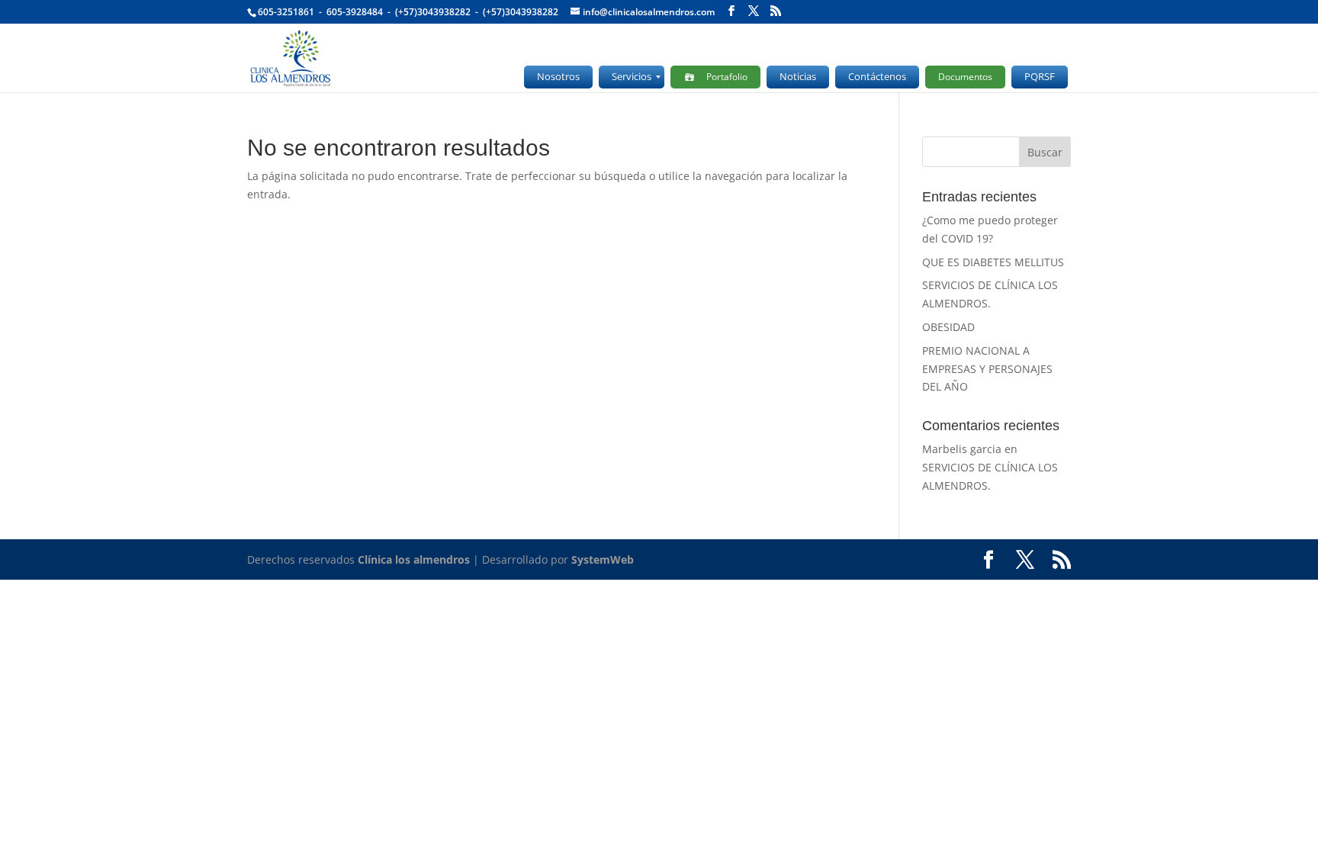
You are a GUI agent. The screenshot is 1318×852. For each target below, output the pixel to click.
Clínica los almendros (414, 559)
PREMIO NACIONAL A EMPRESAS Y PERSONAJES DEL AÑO (987, 368)
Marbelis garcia (961, 449)
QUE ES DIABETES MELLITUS (993, 262)
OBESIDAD (948, 327)
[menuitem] (558, 77)
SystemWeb (602, 559)
